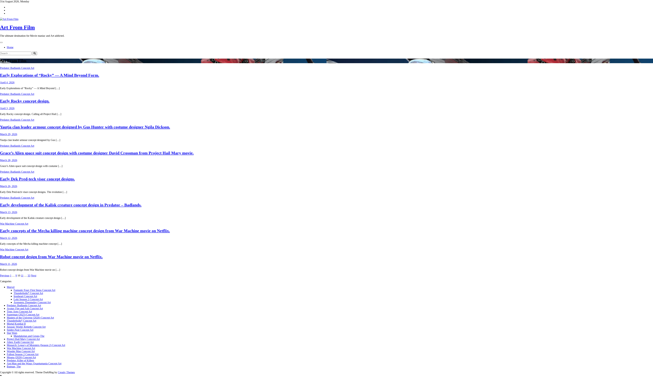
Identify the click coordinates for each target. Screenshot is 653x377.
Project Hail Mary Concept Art (23, 339)
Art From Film (17, 27)
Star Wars (12, 332)
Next (33, 275)
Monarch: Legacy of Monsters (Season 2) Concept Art (36, 345)
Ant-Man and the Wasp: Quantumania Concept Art (34, 363)
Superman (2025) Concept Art (23, 314)
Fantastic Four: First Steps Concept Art (34, 290)
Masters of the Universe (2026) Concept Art (30, 317)
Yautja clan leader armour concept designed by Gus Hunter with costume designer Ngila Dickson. (85, 127)
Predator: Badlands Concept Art (17, 68)
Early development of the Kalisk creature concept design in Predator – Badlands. (70, 205)
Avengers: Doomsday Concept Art (32, 302)
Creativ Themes (66, 372)
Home (10, 47)
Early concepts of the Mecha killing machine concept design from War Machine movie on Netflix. (85, 231)
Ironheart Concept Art (25, 296)
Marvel (10, 287)
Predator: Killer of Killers (20, 360)
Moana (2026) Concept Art (21, 357)
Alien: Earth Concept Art (20, 342)
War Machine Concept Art (14, 223)
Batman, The (14, 366)
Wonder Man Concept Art (21, 351)
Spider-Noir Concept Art (20, 329)
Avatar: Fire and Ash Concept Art (25, 308)
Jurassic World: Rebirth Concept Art (26, 326)
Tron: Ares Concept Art (19, 311)
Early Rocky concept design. (24, 101)
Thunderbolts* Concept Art (28, 293)
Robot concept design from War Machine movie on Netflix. (51, 257)
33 (29, 275)
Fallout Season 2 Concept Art (22, 354)
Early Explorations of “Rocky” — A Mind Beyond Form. (49, 75)
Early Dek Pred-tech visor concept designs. (37, 179)
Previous (4, 275)
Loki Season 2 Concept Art (28, 299)
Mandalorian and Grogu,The (29, 336)
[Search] (34, 53)
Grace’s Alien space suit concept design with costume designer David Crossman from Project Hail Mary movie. (97, 153)
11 (22, 275)
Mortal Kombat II (16, 323)
